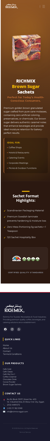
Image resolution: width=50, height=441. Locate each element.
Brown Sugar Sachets (12, 384)
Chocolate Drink (10, 379)
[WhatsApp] (19, 329)
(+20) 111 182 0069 (14, 408)
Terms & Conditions (12, 354)
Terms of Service (25, 432)
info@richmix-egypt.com (17, 412)
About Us (7, 348)
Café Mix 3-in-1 (9, 374)
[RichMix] (14, 6)
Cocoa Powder (9, 382)
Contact (7, 351)
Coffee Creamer (10, 377)
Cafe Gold (7, 369)
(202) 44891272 (13, 405)
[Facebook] (5, 329)
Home (6, 345)
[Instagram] (12, 329)
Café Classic (8, 372)
